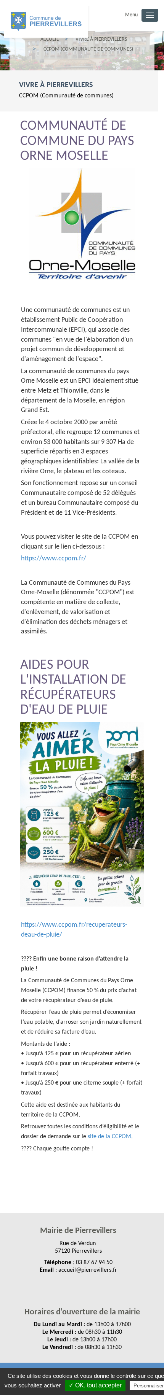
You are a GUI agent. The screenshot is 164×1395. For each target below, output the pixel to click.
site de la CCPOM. (110, 1137)
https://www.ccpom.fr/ (53, 558)
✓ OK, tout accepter (95, 1385)
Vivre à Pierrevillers (56, 85)
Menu (131, 15)
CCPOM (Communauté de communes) (66, 96)
